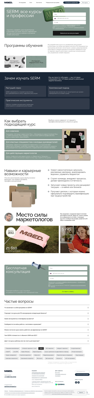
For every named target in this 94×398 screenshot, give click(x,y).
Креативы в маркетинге (11, 358)
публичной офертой (71, 25)
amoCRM (16, 351)
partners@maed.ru (10, 386)
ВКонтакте (39, 358)
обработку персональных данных (70, 282)
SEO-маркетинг (50, 348)
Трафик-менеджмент (11, 355)
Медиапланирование (48, 355)
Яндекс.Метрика (25, 351)
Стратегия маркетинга (25, 355)
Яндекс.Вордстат (37, 351)
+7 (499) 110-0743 (10, 377)
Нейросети (37, 355)
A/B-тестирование (70, 358)
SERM (41, 348)
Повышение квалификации (12, 348)
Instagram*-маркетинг (62, 348)
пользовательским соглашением (60, 25)
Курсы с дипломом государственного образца (56, 351)
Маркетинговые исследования (64, 355)
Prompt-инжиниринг (77, 351)
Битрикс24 (59, 358)
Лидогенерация (79, 355)
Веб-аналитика (49, 358)
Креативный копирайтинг (27, 358)
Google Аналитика (75, 348)
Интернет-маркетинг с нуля (29, 348)
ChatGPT (8, 351)
